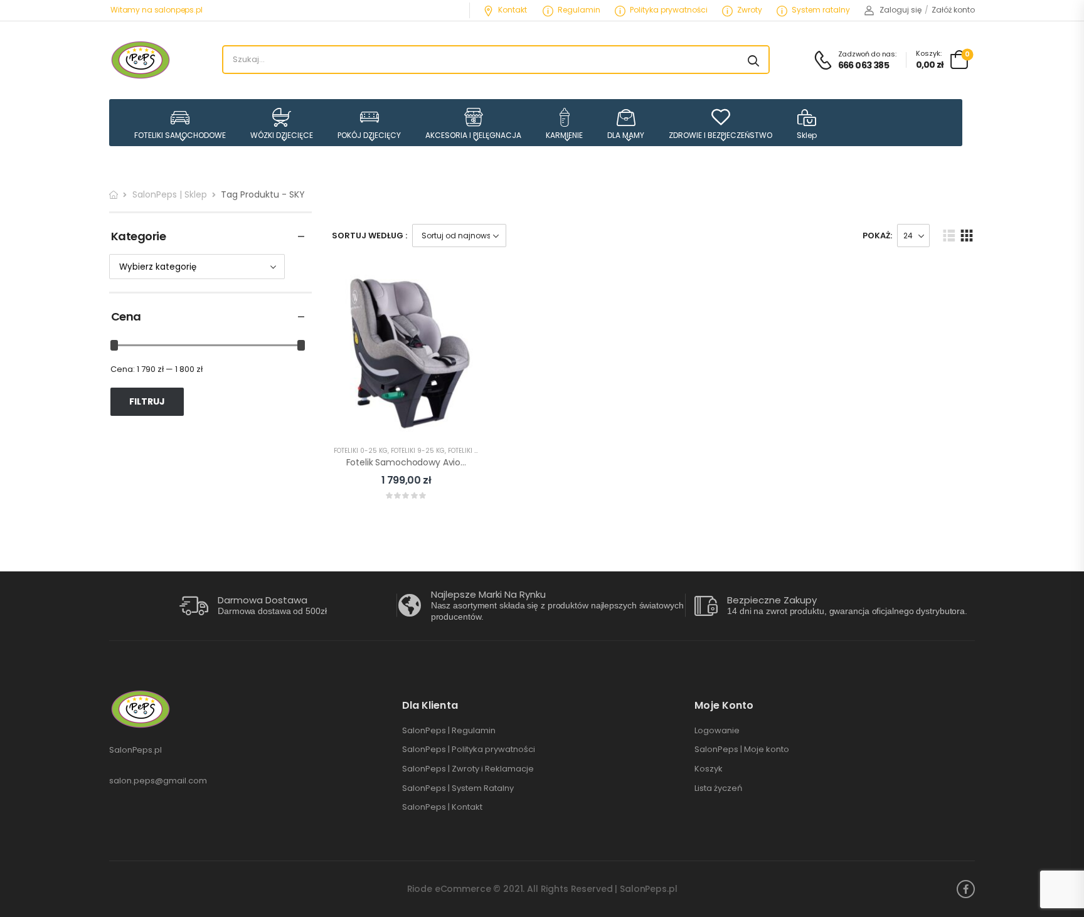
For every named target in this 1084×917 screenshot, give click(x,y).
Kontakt (512, 9)
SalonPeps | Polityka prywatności (468, 750)
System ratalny (821, 9)
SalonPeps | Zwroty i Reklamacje (468, 769)
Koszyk (708, 769)
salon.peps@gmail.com (158, 781)
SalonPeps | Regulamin (449, 731)
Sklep (807, 135)
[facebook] (966, 889)
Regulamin (579, 9)
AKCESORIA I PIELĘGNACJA (473, 135)
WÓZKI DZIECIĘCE (281, 135)
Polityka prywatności (669, 9)
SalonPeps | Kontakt (442, 807)
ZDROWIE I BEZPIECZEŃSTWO (720, 135)
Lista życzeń (718, 788)
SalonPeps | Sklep (169, 194)
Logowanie (717, 731)
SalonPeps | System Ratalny (458, 788)
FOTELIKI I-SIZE (470, 450)
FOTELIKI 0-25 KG (361, 450)
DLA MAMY (625, 135)
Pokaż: (877, 235)
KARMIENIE (564, 135)
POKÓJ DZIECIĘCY (369, 135)
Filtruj (147, 401)
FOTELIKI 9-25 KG (418, 450)
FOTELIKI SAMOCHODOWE (180, 135)
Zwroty (749, 9)
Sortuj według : (369, 235)
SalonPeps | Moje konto (741, 750)
